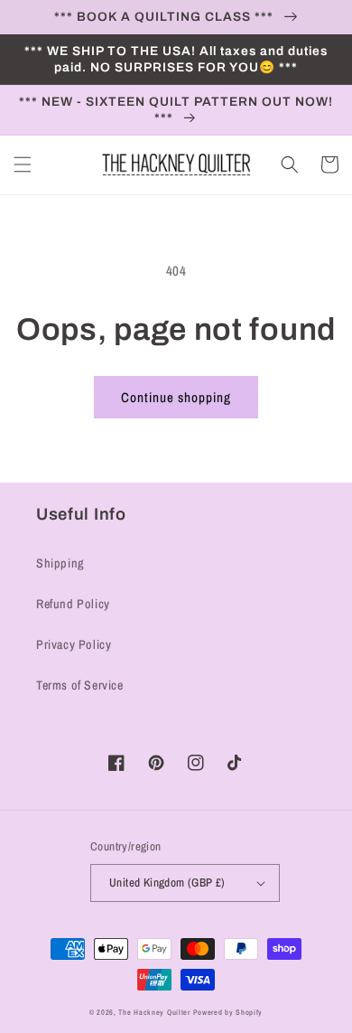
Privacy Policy (73, 644)
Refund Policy (73, 604)
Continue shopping (176, 397)
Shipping (60, 563)
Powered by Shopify (228, 1012)
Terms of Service (80, 685)
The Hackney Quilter (154, 1012)
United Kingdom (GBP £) (167, 882)
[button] (22, 164)
